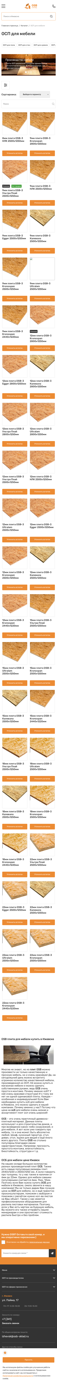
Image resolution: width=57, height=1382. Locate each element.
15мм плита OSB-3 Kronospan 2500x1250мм (40, 670)
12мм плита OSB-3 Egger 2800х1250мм (14, 382)
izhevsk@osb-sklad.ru (15, 1336)
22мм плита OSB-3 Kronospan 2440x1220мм (13, 1005)
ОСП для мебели (37, 26)
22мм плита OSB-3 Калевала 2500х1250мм (41, 910)
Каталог (24, 26)
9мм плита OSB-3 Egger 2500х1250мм (14, 237)
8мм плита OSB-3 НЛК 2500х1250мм (13, 139)
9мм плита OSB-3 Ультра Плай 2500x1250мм (12, 193)
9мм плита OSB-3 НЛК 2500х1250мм (41, 187)
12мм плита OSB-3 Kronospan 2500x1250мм (13, 575)
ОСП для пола (9, 45)
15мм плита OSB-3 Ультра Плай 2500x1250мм (40, 623)
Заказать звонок (10, 1323)
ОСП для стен (24, 45)
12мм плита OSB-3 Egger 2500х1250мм (42, 526)
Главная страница (9, 26)
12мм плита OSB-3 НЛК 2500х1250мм (41, 478)
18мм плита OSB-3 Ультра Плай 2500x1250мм (13, 766)
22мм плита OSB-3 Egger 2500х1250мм (14, 908)
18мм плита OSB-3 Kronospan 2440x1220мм (13, 862)
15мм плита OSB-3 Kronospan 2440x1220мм (40, 718)
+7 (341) (7, 1319)
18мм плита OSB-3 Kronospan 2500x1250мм (41, 814)
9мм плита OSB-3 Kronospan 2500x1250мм (12, 286)
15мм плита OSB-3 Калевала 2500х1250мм (13, 718)
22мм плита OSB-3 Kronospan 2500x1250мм (41, 958)
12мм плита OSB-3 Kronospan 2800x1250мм (40, 338)
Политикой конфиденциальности (18, 1376)
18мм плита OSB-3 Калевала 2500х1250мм (13, 814)
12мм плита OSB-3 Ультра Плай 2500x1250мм (13, 479)
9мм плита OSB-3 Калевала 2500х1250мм (40, 238)
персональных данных (39, 1242)
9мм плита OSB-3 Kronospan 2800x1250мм (40, 141)
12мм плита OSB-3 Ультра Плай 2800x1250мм (13, 431)
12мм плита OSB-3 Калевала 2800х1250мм (40, 383)
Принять (28, 1360)
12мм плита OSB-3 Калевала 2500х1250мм (40, 575)
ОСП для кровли (41, 45)
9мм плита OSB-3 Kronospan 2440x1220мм (12, 334)
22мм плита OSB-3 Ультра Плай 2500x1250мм (41, 862)
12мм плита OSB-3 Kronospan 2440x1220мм (13, 623)
